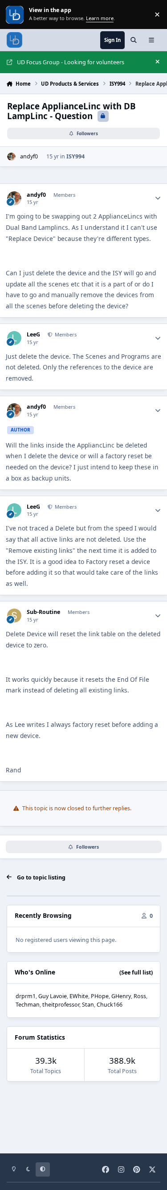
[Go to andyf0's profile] (11, 157)
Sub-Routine (43, 612)
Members (65, 334)
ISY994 (75, 156)
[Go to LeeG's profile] (14, 338)
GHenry (121, 996)
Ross (140, 996)
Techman (28, 1004)
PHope (100, 996)
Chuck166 (109, 1004)
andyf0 (29, 156)
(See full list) (136, 972)
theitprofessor (60, 1004)
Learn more (15, 14)
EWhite (78, 996)
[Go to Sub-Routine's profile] (14, 615)
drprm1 (26, 996)
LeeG (33, 334)
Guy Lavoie (52, 996)
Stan (88, 1004)
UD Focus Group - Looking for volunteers (70, 62)
